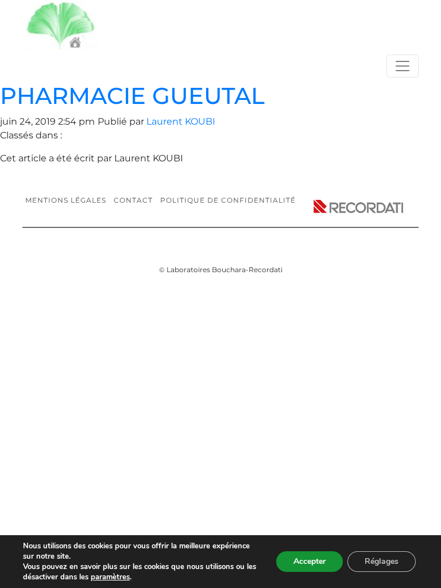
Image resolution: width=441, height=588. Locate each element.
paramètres (110, 577)
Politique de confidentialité (228, 200)
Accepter (309, 561)
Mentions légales (65, 200)
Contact (133, 200)
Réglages (382, 561)
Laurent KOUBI (180, 121)
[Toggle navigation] (402, 66)
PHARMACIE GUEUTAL (132, 96)
